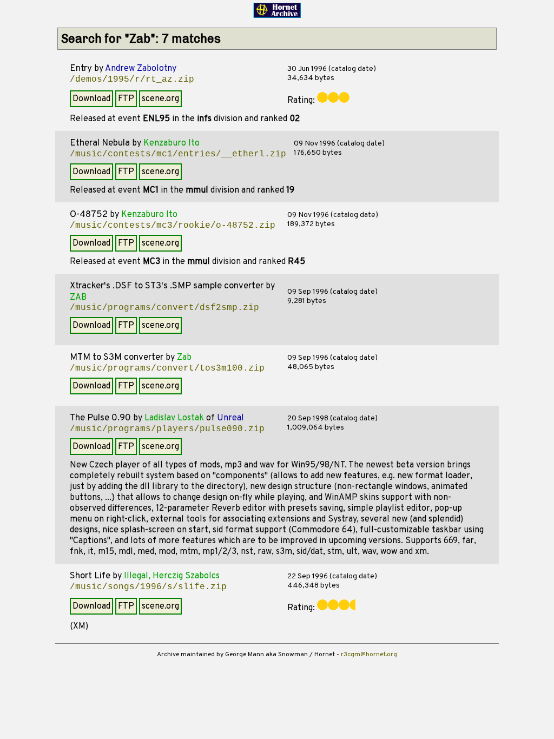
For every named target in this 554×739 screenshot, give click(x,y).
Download (91, 99)
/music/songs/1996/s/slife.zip (148, 587)
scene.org (160, 99)
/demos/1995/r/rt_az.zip (132, 79)
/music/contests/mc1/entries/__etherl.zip (178, 154)
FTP (126, 99)
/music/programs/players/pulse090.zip (167, 429)
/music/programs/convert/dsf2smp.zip (164, 308)
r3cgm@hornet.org (369, 654)
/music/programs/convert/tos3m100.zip (167, 368)
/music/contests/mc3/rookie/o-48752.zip (172, 225)
